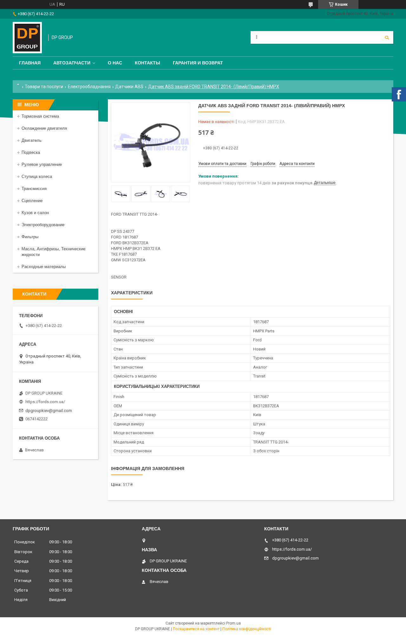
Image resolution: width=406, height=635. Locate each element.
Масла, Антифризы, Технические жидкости (53, 251)
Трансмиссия (34, 188)
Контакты (147, 62)
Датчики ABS (129, 86)
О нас (115, 62)
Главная (30, 62)
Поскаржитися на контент (196, 629)
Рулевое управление (42, 164)
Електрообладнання (89, 86)
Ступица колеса (37, 176)
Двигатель (32, 140)
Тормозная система (40, 116)
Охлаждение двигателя (44, 128)
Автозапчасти (71, 62)
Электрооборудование (43, 224)
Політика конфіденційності (246, 629)
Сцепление (32, 200)
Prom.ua (233, 623)
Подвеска (31, 152)
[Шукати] (387, 37)
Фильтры (30, 236)
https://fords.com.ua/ (45, 401)
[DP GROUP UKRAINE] (27, 37)
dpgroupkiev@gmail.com (48, 410)
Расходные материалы (44, 266)
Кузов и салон (35, 212)
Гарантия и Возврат (198, 62)
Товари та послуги (44, 86)
